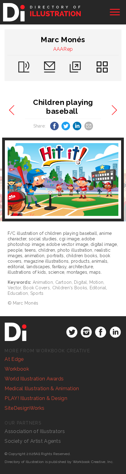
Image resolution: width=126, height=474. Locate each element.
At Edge (14, 359)
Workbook (17, 369)
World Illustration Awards (34, 379)
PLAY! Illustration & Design (36, 398)
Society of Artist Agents (33, 441)
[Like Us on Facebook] (100, 332)
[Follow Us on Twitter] (71, 332)
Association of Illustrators (35, 431)
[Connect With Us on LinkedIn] (115, 332)
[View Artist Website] (63, 179)
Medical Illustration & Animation (42, 388)
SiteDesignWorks (24, 408)
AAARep (63, 49)
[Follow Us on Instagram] (86, 332)
